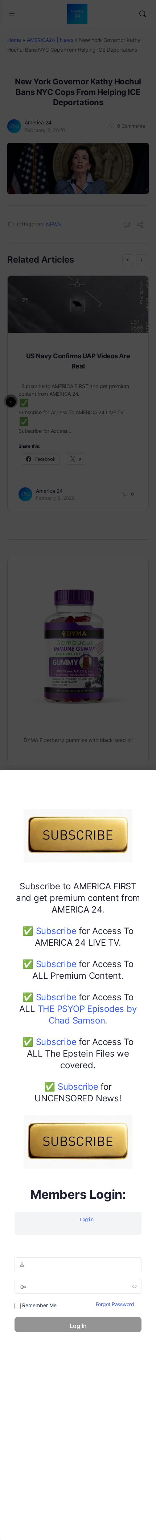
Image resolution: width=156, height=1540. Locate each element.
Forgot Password (115, 1304)
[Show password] (134, 1286)
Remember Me (39, 1305)
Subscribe (56, 931)
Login (86, 1219)
